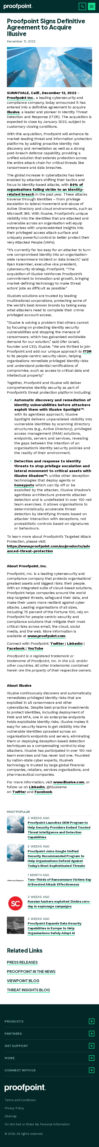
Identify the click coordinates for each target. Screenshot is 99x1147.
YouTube (35, 648)
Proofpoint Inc (20, 97)
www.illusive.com (68, 782)
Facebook (15, 648)
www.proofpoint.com (46, 636)
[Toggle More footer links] (91, 1058)
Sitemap (11, 1116)
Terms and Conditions (20, 1100)
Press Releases (22, 962)
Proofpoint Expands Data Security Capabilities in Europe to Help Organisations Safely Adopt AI (54, 928)
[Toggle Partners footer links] (91, 1034)
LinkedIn (74, 643)
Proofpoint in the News (31, 971)
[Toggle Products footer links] (91, 1021)
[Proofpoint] (18, 6)
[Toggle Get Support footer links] (91, 1046)
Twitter (57, 643)
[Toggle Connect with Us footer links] (91, 1070)
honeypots (24, 485)
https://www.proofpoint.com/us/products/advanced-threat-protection (48, 548)
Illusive (13, 112)
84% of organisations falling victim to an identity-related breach (45, 189)
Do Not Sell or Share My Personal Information (37, 1124)
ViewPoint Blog (23, 980)
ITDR (87, 351)
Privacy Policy (14, 1108)
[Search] (82, 6)
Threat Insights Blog (28, 989)
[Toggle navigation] (91, 6)
